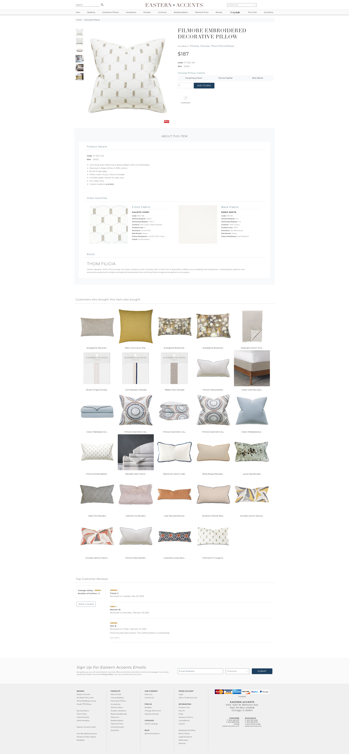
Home (79, 20)
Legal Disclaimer (185, 737)
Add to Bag (204, 85)
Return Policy (184, 733)
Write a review (86, 604)
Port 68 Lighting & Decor (87, 733)
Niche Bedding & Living (86, 701)
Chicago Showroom (153, 711)
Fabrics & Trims (201, 12)
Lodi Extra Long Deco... (174, 558)
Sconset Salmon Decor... (97, 558)
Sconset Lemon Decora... (252, 516)
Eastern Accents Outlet (86, 727)
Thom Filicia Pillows (222, 46)
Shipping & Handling (187, 730)
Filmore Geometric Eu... (213, 432)
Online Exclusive (117, 727)
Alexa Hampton (83, 720)
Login (181, 694)
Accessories (131, 12)
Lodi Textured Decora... (174, 516)
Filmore (194, 46)
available (110, 184)
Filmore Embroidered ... (97, 474)
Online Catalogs (151, 724)
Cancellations (184, 720)
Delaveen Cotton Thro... (252, 348)
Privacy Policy (107, 674)
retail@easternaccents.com (230, 725)
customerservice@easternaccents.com (253, 725)
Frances (204, 46)
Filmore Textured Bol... (213, 390)
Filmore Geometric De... (135, 432)
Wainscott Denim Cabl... (174, 474)
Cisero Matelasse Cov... (97, 432)
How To (182, 711)
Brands (219, 12)
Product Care (184, 707)
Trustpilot (242, 696)
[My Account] (270, 5)
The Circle (252, 12)
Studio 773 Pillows (84, 704)
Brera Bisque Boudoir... (213, 474)
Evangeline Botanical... (174, 348)
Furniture (162, 12)
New (78, 12)
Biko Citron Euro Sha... (135, 348)
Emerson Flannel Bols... (213, 516)
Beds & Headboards (119, 714)
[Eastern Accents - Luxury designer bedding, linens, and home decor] (174, 5)
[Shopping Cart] (273, 5)
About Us (148, 694)
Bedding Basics (181, 12)
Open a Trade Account (188, 698)
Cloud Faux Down (193, 78)
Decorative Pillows (110, 12)
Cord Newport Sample (135, 390)
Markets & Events (152, 714)
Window (147, 12)
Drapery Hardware (118, 711)
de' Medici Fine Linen (85, 698)
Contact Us (149, 698)
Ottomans (115, 717)
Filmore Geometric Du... (174, 432)
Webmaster (183, 740)
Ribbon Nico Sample (174, 390)
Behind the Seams (152, 733)
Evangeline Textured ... (97, 348)
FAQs (181, 714)
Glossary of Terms (186, 717)
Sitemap (182, 743)
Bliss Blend (257, 78)
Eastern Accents (83, 694)
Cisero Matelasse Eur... (251, 432)
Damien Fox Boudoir (136, 516)
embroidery (186, 102)
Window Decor (117, 707)
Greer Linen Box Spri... (252, 390)
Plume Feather (226, 78)
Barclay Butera (83, 711)
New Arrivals (116, 694)
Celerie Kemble (83, 717)
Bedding (91, 12)
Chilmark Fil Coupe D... (213, 558)
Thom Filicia (82, 714)
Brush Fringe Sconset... (97, 390)
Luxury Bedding (117, 698)
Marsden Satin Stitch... (135, 474)
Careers (182, 724)
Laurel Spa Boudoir (252, 474)
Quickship (268, 12)
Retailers (148, 707)
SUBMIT (262, 671)
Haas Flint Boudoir (97, 516)
